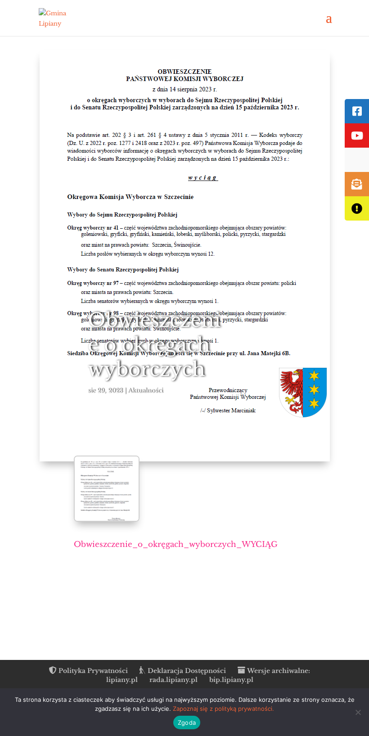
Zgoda (187, 722)
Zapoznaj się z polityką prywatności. (223, 708)
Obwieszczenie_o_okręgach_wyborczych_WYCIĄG (176, 544)
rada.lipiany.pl (173, 680)
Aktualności (145, 390)
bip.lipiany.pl (231, 680)
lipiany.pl (122, 680)
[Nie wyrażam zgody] (357, 712)
